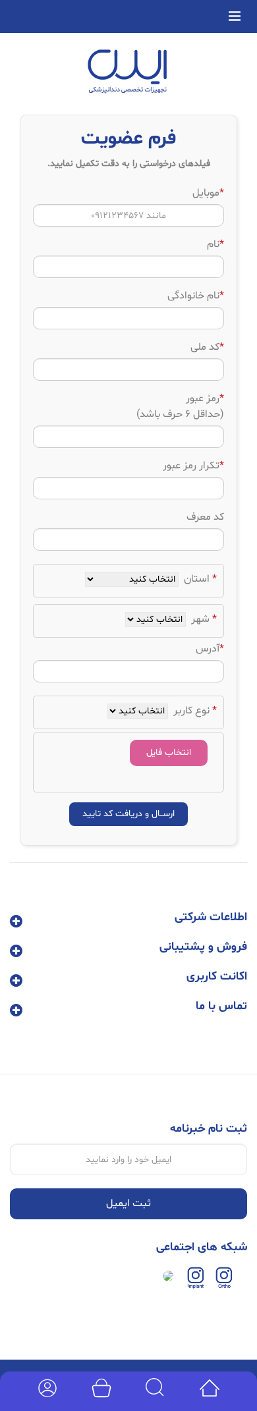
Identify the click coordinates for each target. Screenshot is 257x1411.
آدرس (210, 649)
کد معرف (205, 517)
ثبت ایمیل (128, 1203)
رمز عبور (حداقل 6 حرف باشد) (180, 406)
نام (215, 244)
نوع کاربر (194, 711)
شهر (202, 619)
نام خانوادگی (195, 296)
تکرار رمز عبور (193, 465)
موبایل (208, 193)
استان (199, 579)
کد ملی (207, 347)
